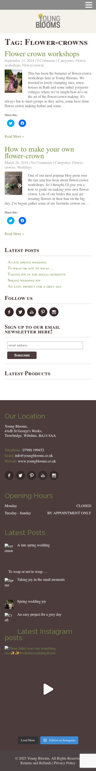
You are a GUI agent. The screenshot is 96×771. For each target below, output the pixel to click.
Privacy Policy (64, 762)
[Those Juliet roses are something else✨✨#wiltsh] (48, 689)
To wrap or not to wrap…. (31, 268)
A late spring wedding (27, 262)
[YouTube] (32, 314)
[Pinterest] (43, 314)
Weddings (24, 167)
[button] (13, 81)
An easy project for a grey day (35, 286)
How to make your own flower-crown (39, 152)
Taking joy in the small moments (36, 274)
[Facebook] (10, 314)
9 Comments (46, 60)
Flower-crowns (33, 65)
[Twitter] (21, 314)
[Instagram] (54, 314)
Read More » (14, 136)
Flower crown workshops (42, 53)
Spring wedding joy (24, 280)
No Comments (41, 162)
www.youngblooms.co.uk (37, 461)
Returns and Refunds (36, 762)
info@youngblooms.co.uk (34, 455)
